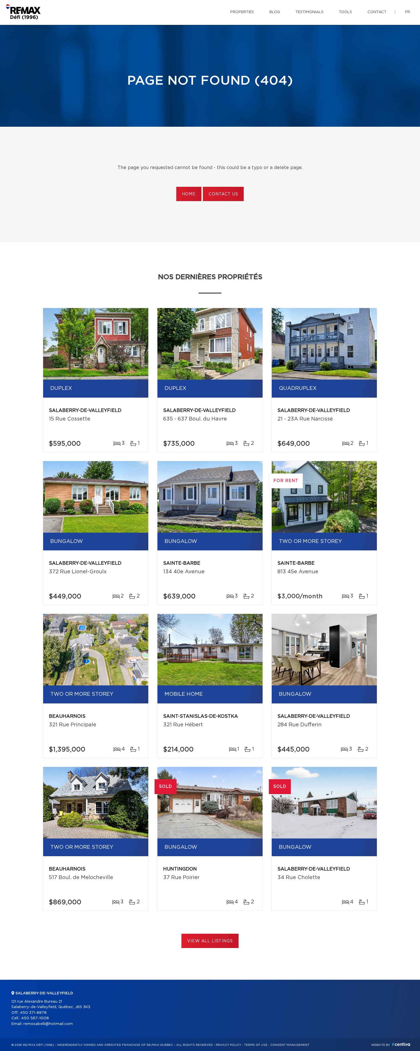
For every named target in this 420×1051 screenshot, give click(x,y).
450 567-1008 (35, 1018)
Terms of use (255, 1045)
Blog (274, 12)
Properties (242, 12)
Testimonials (309, 12)
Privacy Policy (228, 1045)
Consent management (289, 1045)
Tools (345, 12)
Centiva (401, 1044)
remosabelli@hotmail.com (48, 1024)
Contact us (223, 194)
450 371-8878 (33, 1013)
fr (407, 12)
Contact (377, 12)
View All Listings (210, 941)
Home (189, 194)
